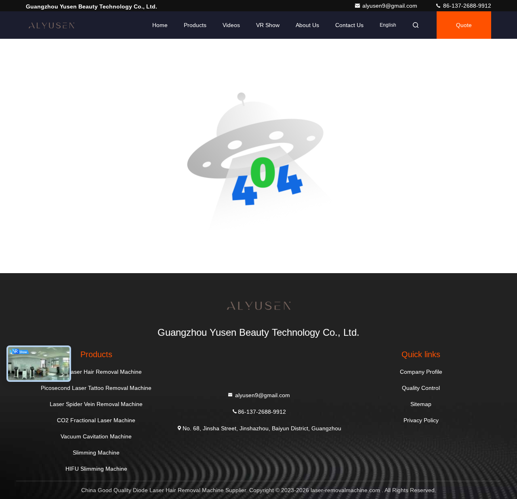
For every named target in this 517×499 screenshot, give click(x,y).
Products (195, 25)
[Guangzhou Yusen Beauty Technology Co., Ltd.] (51, 25)
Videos (231, 25)
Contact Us (349, 25)
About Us (307, 25)
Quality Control (421, 388)
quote (464, 25)
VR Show (268, 25)
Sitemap (420, 404)
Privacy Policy (421, 420)
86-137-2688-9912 (466, 5)
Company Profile (421, 371)
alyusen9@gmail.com (390, 5)
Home (160, 25)
